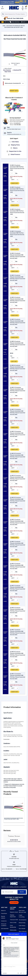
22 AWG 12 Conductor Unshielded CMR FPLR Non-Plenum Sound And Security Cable (17, 234)
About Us (3, 910)
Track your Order (14, 919)
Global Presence (15, 154)
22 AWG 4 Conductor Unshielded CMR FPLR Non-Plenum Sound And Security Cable (17, 212)
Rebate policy (13, 930)
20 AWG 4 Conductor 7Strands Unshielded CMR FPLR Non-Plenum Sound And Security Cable (17, 566)
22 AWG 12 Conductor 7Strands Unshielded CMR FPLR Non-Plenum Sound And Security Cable (17, 412)
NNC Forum (6, 21)
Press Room (4, 913)
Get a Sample (22, 928)
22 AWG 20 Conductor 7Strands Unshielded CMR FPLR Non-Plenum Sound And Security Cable (17, 456)
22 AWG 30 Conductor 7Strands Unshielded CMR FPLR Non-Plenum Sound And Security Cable (17, 500)
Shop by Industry (3, 917)
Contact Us (3, 921)
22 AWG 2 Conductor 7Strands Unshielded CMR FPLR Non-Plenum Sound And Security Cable (17, 256)
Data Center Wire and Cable (22, 911)
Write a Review (8, 68)
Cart (26, 7)
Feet (11, 177)
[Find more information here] (14, 953)
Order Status (15, 141)
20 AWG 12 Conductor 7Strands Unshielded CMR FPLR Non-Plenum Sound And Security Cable (17, 676)
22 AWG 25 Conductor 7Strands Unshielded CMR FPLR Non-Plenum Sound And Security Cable (17, 478)
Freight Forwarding (21, 916)
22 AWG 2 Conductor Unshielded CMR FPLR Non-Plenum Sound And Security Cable (17, 168)
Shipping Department (13, 915)
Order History (22, 925)
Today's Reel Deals (15, 21)
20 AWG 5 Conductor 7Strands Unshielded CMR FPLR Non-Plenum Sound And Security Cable (17, 588)
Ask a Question (7, 70)
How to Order (13, 922)
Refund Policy (22, 922)
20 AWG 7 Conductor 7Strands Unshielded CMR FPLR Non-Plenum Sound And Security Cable (17, 632)
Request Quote (14, 90)
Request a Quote (14, 912)
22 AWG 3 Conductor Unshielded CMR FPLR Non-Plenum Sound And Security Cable (17, 190)
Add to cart (14, 361)
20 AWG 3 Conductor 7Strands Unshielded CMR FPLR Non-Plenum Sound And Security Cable (17, 544)
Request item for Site (15, 151)
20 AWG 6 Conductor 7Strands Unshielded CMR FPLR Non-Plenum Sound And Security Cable (17, 610)
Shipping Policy (15, 145)
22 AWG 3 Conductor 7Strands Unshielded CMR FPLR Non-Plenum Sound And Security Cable (17, 278)
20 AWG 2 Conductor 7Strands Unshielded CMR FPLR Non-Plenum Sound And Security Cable (17, 522)
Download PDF (17, 70)
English (23, 21)
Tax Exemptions (22, 919)
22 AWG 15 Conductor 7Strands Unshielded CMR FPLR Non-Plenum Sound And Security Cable (17, 434)
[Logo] (14, 8)
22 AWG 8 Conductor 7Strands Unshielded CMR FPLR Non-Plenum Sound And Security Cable (17, 368)
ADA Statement (4, 928)
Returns (15, 148)
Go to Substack (14, 902)
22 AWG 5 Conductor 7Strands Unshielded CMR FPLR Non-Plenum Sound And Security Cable (17, 322)
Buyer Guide (8, 71)
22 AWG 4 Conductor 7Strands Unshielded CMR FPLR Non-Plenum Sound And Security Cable (17, 300)
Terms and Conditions (3, 924)
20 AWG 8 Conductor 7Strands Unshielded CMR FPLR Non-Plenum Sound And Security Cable (17, 654)
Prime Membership (13, 926)
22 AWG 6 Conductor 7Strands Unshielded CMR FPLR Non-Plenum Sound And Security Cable (17, 344)
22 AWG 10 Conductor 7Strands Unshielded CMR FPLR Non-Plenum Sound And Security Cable (17, 390)
